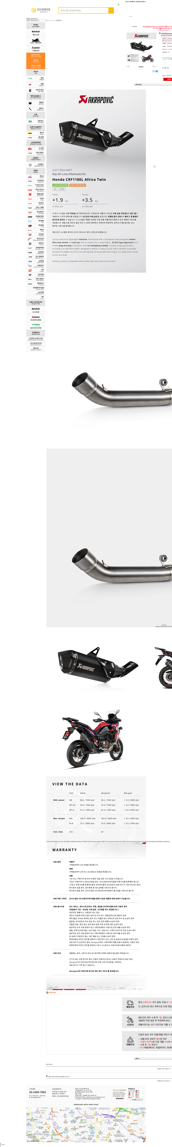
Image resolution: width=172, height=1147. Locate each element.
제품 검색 (58, 20)
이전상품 (134, 26)
